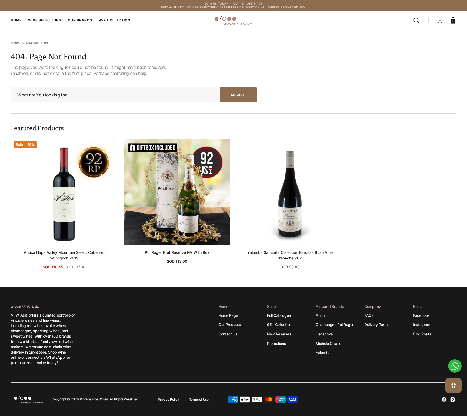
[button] (416, 20)
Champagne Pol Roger (334, 324)
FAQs (369, 315)
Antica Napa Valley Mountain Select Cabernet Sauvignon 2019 (64, 255)
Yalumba (323, 352)
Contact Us (227, 334)
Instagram (421, 324)
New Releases (279, 334)
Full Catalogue (279, 315)
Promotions (276, 343)
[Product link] (64, 204)
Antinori (322, 315)
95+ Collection (279, 324)
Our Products (229, 324)
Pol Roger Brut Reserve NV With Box (177, 252)
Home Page (228, 315)
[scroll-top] (455, 348)
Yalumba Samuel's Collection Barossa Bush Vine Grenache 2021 (290, 255)
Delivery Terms (376, 324)
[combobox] (134, 95)
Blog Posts (422, 334)
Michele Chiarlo (328, 343)
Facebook (421, 315)
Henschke (324, 334)
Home (15, 43)
